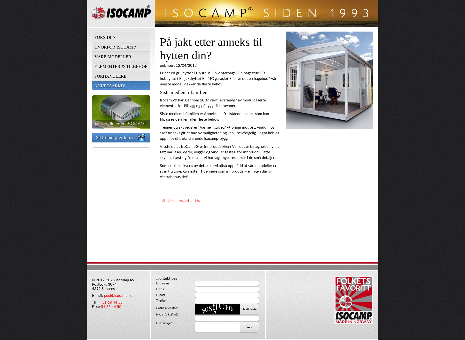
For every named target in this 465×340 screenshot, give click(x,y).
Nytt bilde (249, 309)
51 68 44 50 (111, 307)
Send (249, 327)
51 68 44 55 (112, 302)
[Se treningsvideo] (121, 141)
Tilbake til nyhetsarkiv (180, 201)
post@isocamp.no (118, 296)
